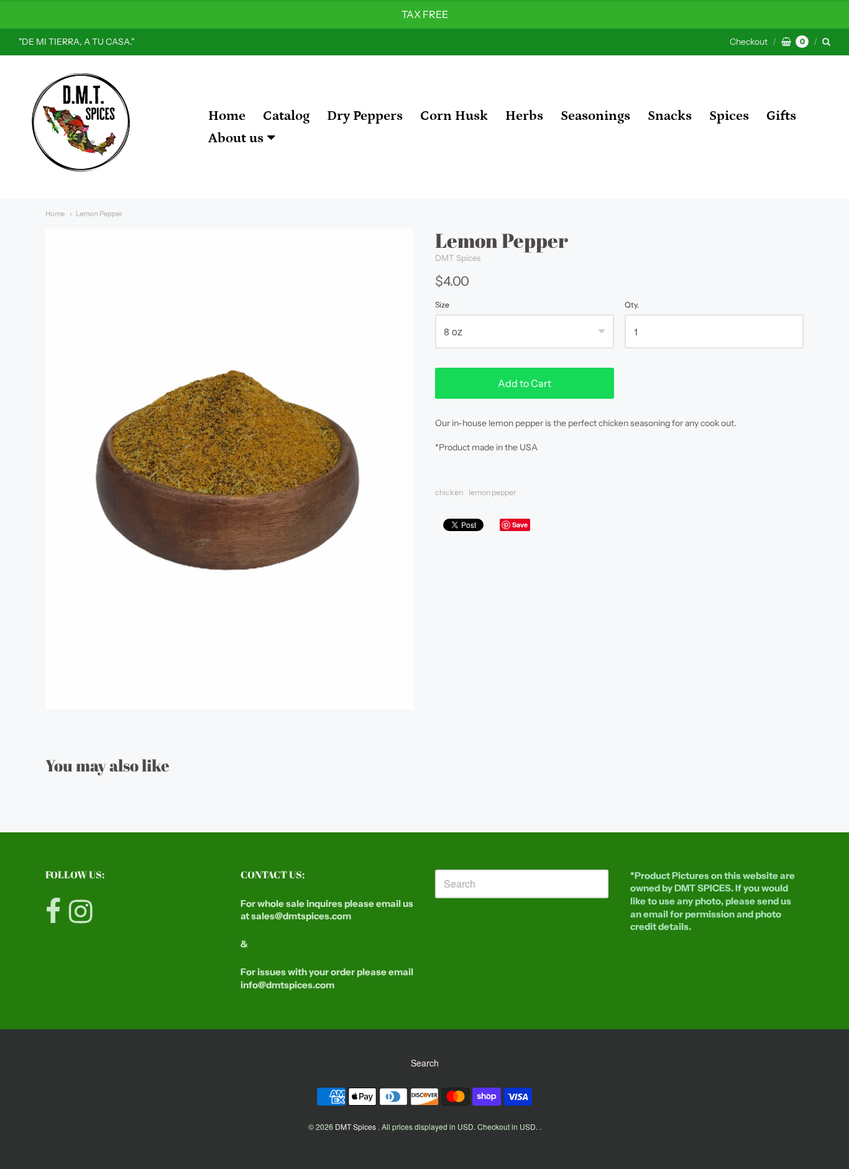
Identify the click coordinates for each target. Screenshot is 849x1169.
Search (425, 1063)
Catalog (286, 116)
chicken (449, 492)
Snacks (670, 116)
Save (520, 524)
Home (227, 116)
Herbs (524, 116)
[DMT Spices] (81, 127)
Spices (729, 116)
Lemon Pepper (99, 213)
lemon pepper (492, 492)
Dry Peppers (365, 116)
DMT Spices (457, 258)
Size (442, 305)
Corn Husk (454, 116)
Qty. (632, 305)
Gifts (781, 116)
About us (236, 138)
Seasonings (595, 116)
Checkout (749, 41)
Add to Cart (524, 383)
